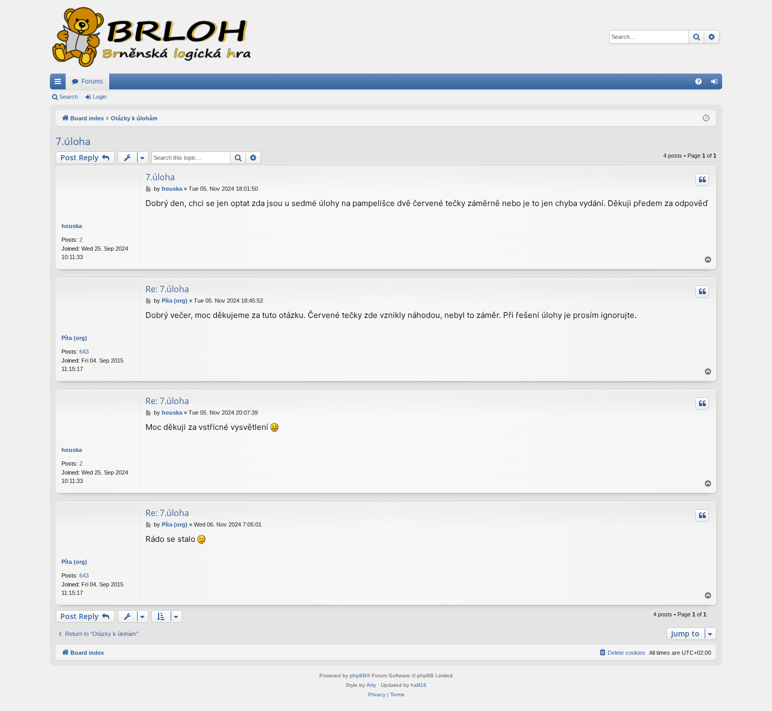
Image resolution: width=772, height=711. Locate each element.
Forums (92, 81)
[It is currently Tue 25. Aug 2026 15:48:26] (706, 118)
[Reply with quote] (702, 179)
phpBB (358, 675)
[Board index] (151, 37)
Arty (371, 685)
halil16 (418, 685)
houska (71, 226)
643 (84, 351)
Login (100, 97)
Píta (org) (74, 338)
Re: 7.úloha (167, 289)
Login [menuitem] (716, 83)
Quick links (60, 83)
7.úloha (73, 141)
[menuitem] (698, 81)
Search (68, 97)
